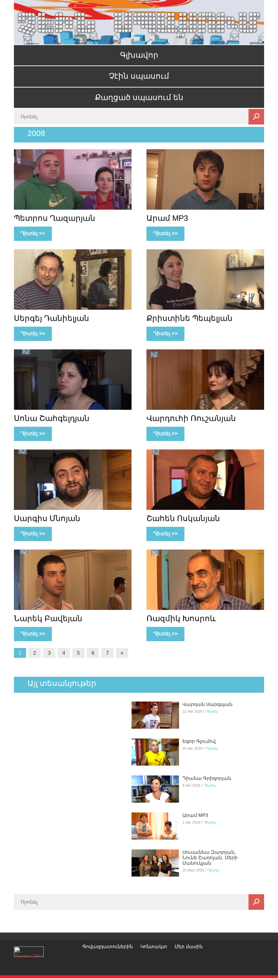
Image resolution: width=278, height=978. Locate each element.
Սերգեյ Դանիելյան (51, 318)
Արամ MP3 (167, 218)
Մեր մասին (189, 946)
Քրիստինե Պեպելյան (189, 318)
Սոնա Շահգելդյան (52, 418)
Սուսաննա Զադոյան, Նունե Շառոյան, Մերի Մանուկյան (210, 857)
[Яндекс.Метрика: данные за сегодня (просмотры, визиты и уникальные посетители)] (29, 951)
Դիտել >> (33, 233)
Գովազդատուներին (107, 946)
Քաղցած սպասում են (139, 97)
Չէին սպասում (139, 76)
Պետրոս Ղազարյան (54, 218)
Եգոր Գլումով (199, 741)
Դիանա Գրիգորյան (206, 778)
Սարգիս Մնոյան (47, 518)
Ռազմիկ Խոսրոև (181, 618)
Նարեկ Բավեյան (48, 618)
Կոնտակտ (153, 946)
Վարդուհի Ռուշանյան (191, 418)
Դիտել (211, 711)
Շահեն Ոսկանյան (183, 518)
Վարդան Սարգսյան (207, 704)
